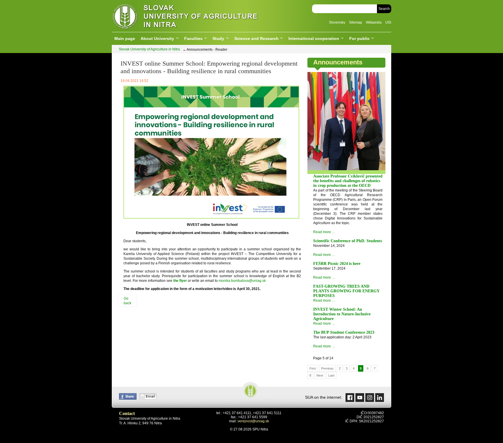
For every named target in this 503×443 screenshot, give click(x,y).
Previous (327, 368)
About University (157, 38)
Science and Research (256, 38)
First (312, 368)
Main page (124, 38)
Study (218, 38)
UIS (388, 22)
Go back (127, 300)
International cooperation (313, 38)
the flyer (180, 281)
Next (319, 375)
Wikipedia (374, 22)
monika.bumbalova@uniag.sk (242, 281)
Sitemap (355, 22)
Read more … (324, 232)
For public (359, 38)
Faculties (193, 38)
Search (384, 9)
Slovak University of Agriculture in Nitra (183, 16)
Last (331, 375)
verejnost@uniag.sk (253, 421)
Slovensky (337, 22)
